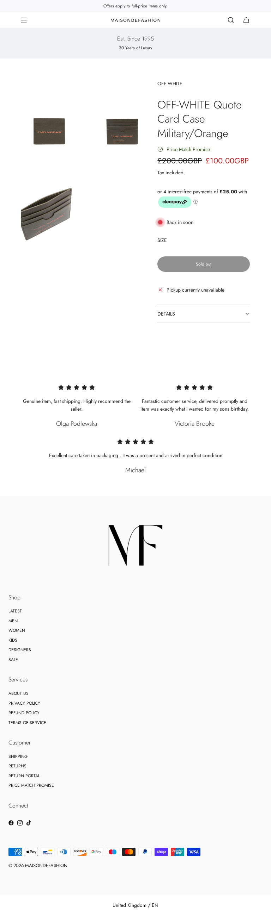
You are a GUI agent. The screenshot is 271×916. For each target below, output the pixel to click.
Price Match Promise (188, 149)
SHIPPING (18, 756)
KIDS (12, 640)
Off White (169, 83)
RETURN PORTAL (24, 776)
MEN (13, 621)
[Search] (231, 20)
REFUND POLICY (24, 713)
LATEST (15, 611)
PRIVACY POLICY (24, 703)
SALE (13, 659)
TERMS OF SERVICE (27, 722)
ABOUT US (18, 693)
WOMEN (16, 630)
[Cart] (246, 20)
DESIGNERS (19, 650)
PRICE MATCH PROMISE (31, 785)
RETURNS (17, 766)
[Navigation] (23, 20)
